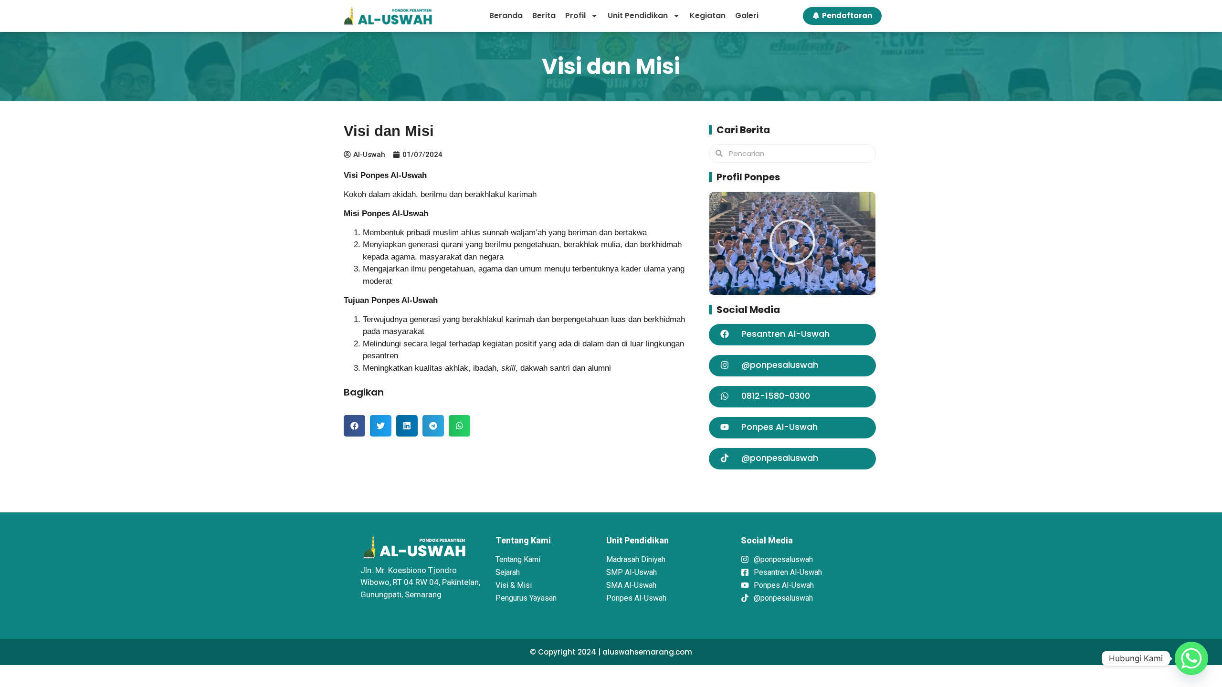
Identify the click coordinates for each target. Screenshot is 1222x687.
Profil (575, 15)
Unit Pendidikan (638, 15)
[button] (354, 426)
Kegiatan (708, 15)
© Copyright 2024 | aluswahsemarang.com (611, 652)
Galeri (746, 15)
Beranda (506, 15)
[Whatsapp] (1191, 658)
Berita (544, 15)
